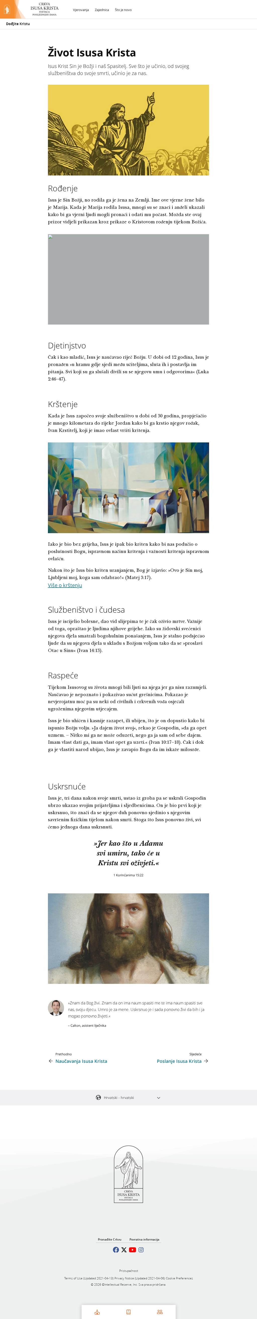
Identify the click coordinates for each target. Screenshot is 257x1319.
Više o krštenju (65, 585)
